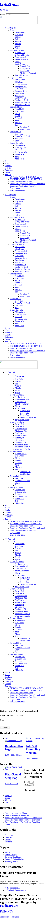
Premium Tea (25, 127)
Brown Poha (20, 80)
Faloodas (18, 150)
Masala (18, 44)
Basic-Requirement (17, 190)
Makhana (18, 123)
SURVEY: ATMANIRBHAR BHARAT (26, 177)
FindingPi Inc (9, 905)
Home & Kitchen (17, 50)
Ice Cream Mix (21, 152)
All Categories (10, 28)
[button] (22, 12)
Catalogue (9, 170)
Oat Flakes (19, 89)
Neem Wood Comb (22, 136)
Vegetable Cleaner (22, 75)
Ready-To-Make (16, 143)
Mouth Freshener (21, 59)
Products (8, 166)
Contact (8, 172)
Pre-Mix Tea (25, 129)
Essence (18, 37)
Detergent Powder (22, 55)
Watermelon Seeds (22, 105)
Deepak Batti (25, 66)
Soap (17, 141)
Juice (17, 120)
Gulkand (18, 118)
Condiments (19, 32)
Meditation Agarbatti (28, 73)
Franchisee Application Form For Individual (27, 184)
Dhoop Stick (25, 68)
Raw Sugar (19, 93)
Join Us (8, 175)
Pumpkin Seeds (21, 91)
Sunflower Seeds (21, 100)
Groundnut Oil (21, 84)
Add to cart (5, 728)
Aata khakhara (20, 109)
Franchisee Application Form (21, 181)
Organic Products (17, 77)
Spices (17, 48)
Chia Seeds (19, 82)
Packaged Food (16, 107)
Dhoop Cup (24, 71)
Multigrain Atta (21, 86)
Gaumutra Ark (20, 57)
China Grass (20, 145)
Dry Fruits (19, 35)
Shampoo (18, 138)
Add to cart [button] (18, 755)
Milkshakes (19, 159)
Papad (17, 46)
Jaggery (18, 41)
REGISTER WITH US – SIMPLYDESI (26, 179)
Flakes (17, 114)
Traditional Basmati (22, 102)
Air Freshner (20, 53)
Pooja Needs (20, 64)
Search (2, 15)
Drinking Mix (20, 147)
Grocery (13, 30)
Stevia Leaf (19, 95)
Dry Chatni (19, 111)
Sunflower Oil (20, 98)
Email (26, 782)
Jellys (17, 156)
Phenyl (17, 62)
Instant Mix (19, 154)
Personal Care (15, 132)
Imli (16, 39)
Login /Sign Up (9, 4)
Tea (16, 125)
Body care (19, 134)
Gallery (8, 168)
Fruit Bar (18, 116)
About (7, 163)
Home (7, 161)
